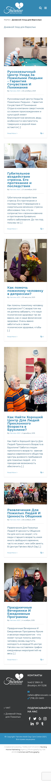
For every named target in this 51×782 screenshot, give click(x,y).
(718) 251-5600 (37, 698)
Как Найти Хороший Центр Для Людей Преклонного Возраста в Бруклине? (25, 423)
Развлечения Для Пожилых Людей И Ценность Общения (24, 513)
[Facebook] (29, 718)
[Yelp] (39, 718)
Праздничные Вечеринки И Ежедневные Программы (19, 612)
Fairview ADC (15, 91)
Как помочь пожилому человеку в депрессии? (25, 291)
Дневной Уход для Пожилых (13, 715)
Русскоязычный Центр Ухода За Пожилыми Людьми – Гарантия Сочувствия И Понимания (25, 79)
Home (7, 20)
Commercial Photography (28, 752)
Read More (11, 133)
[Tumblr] (42, 723)
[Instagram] (45, 718)
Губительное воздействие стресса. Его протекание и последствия (19, 180)
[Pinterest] (37, 723)
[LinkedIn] (32, 723)
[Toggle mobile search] (40, 8)
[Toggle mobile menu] (45, 8)
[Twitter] (34, 718)
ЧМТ (7, 708)
